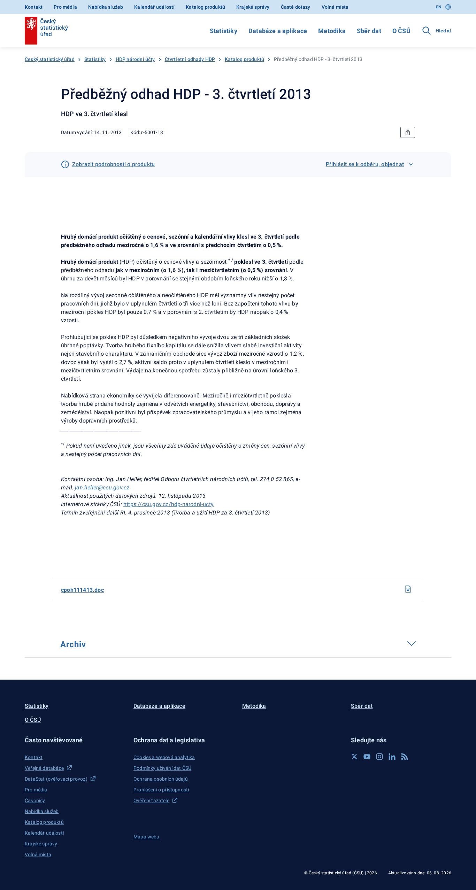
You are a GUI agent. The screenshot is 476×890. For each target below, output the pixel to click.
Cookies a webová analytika (164, 757)
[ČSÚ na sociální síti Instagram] (379, 756)
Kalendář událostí (154, 7)
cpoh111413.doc (82, 590)
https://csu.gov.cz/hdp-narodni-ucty (168, 504)
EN (438, 7)
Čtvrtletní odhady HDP (190, 59)
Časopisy (35, 800)
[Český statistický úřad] (46, 31)
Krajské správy (252, 7)
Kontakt (34, 7)
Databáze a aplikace (277, 30)
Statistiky (223, 30)
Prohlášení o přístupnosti (161, 789)
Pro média (65, 7)
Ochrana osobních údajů (160, 779)
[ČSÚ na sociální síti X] (354, 756)
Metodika (332, 30)
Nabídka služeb (105, 7)
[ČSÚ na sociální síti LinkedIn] (392, 756)
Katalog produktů (205, 7)
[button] (75, 740)
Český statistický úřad (50, 59)
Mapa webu (146, 836)
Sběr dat (369, 30)
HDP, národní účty (135, 59)
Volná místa (335, 7)
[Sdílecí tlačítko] (407, 132)
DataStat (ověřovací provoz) (56, 779)
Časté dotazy (295, 7)
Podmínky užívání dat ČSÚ (162, 768)
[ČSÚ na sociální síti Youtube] (366, 756)
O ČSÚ (401, 30)
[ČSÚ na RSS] (404, 756)
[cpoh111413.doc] (408, 589)
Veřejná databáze (44, 768)
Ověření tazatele (151, 800)
